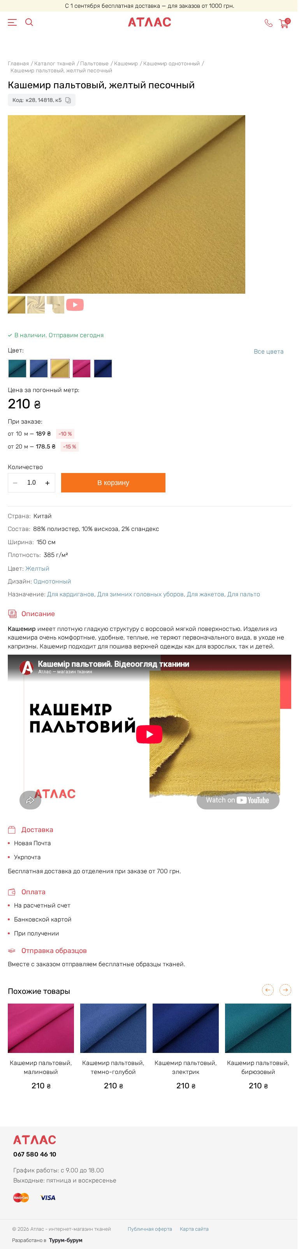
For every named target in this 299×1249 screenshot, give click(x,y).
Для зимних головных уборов (140, 594)
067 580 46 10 (34, 1154)
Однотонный (52, 581)
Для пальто (243, 594)
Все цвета (269, 351)
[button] (268, 990)
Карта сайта (194, 1229)
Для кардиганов (70, 594)
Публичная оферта (150, 1229)
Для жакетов (205, 594)
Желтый (37, 568)
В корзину (113, 483)
